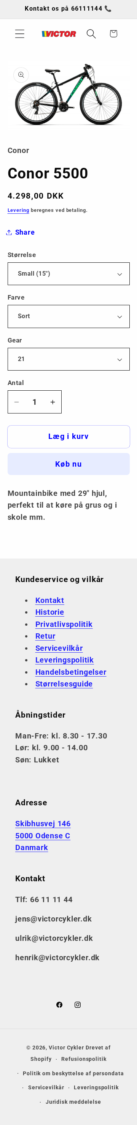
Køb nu (68, 464)
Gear (15, 340)
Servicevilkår (59, 648)
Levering (18, 210)
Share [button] (25, 232)
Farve (16, 297)
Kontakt (49, 600)
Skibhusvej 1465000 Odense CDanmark (43, 835)
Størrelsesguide (64, 684)
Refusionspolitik (84, 1059)
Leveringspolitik (64, 660)
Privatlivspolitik (64, 624)
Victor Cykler (66, 1048)
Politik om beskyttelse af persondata (73, 1073)
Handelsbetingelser (71, 672)
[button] (19, 33)
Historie (49, 612)
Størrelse (22, 255)
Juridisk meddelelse (73, 1102)
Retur (45, 636)
